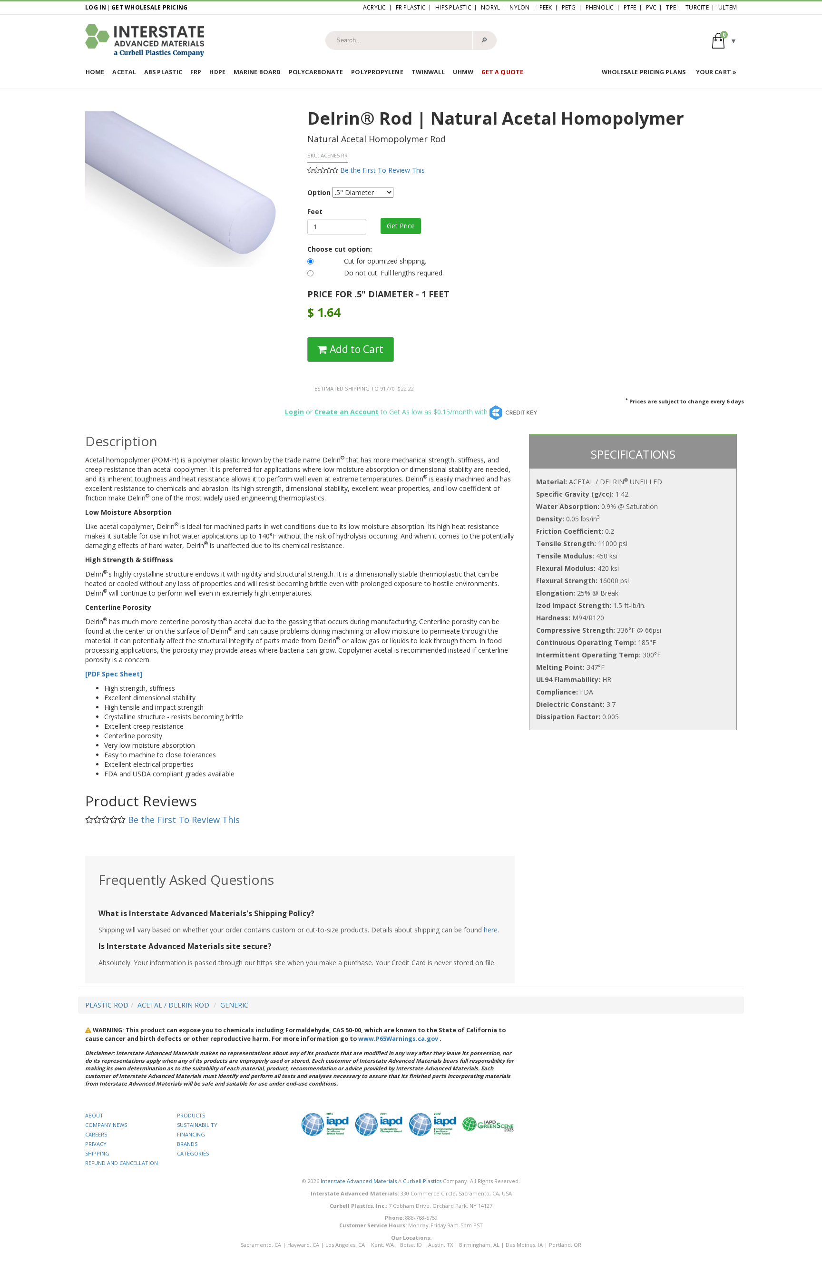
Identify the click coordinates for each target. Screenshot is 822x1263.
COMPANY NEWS (106, 1124)
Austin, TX (440, 1244)
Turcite (697, 7)
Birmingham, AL (479, 1244)
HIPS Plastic (453, 7)
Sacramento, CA (261, 1244)
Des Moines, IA (524, 1244)
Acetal (124, 72)
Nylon (519, 7)
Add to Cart (355, 349)
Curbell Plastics (422, 1181)
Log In (96, 7)
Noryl (490, 7)
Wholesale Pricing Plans (643, 72)
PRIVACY (96, 1143)
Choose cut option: (339, 249)
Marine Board (257, 72)
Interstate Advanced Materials (359, 1181)
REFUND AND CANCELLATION (121, 1162)
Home (95, 72)
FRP (195, 72)
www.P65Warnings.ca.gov (398, 1039)
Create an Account (346, 411)
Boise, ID (411, 1244)
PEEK (545, 7)
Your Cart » (716, 72)
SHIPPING (97, 1153)
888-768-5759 (421, 1217)
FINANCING (191, 1134)
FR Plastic (411, 7)
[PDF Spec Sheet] (113, 673)
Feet (315, 211)
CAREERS (96, 1134)
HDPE (217, 72)
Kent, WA (382, 1244)
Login (294, 411)
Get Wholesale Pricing (149, 7)
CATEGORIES (193, 1153)
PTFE (630, 7)
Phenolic (600, 7)
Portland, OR (565, 1244)
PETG (569, 7)
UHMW (463, 72)
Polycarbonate (316, 72)
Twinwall (428, 72)
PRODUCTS (191, 1115)
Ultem (727, 7)
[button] (724, 40)
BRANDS (187, 1143)
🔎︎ (484, 40)
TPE (671, 7)
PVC (651, 7)
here (491, 929)
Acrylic (374, 7)
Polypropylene (377, 72)
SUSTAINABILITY (197, 1124)
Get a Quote (502, 72)
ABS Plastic (163, 72)
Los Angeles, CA (345, 1244)
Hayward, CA (303, 1244)
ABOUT (94, 1115)
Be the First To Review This (382, 170)
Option (319, 192)
